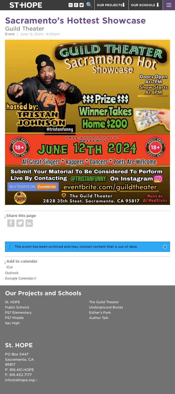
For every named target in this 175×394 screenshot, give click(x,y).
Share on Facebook (11, 223)
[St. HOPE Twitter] (81, 5)
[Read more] (87, 123)
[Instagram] (70, 5)
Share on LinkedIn (29, 223)
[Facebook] (76, 5)
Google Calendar (19, 278)
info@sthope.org (20, 380)
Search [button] (89, 5)
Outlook (11, 273)
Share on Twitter (20, 223)
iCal (9, 267)
